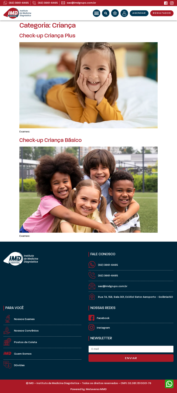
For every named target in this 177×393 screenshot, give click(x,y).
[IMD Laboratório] (165, 3)
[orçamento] (115, 13)
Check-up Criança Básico (50, 140)
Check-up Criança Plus (47, 36)
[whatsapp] (169, 384)
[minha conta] (124, 13)
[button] (96, 13)
